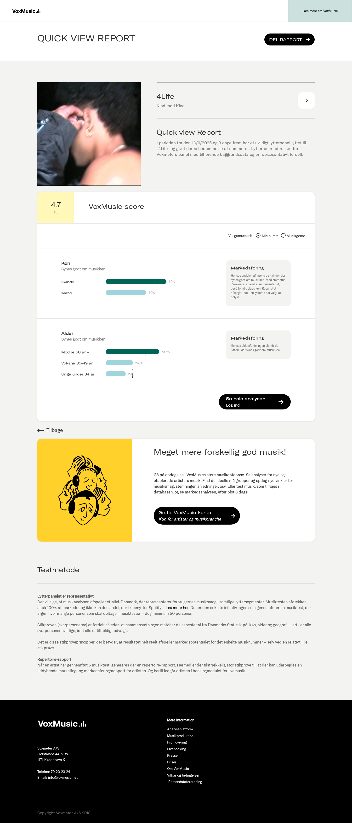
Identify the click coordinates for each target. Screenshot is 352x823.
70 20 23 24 (60, 771)
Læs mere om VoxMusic (320, 11)
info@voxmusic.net (63, 777)
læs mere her (177, 607)
